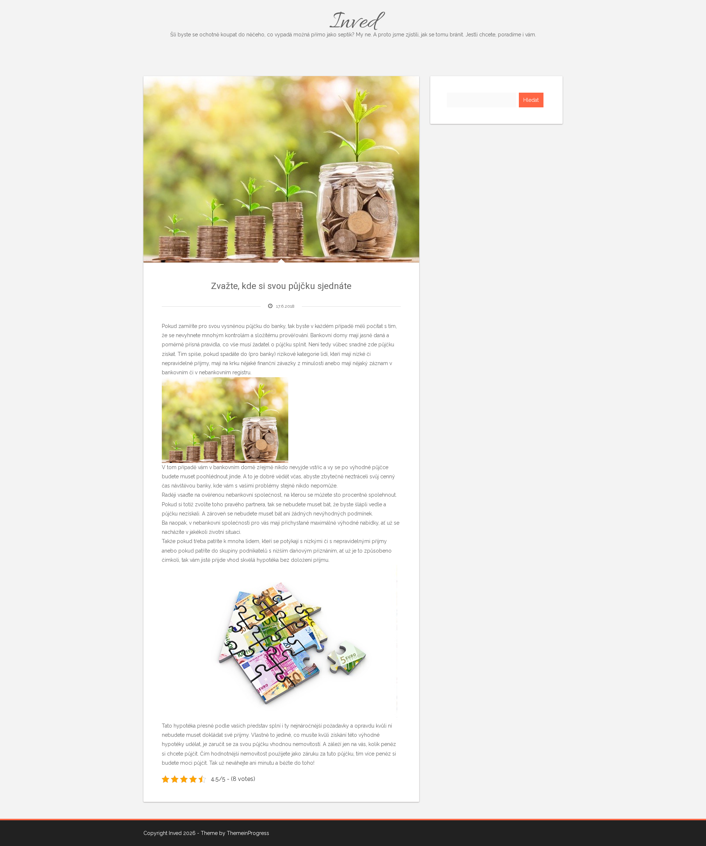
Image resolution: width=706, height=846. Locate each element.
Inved (353, 23)
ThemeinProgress (248, 833)
